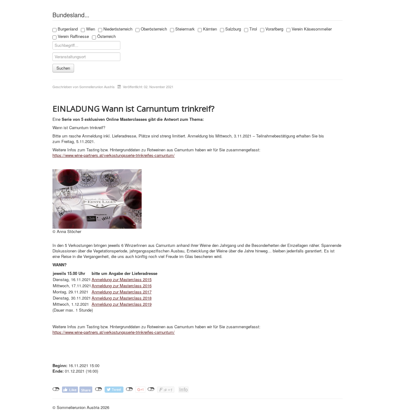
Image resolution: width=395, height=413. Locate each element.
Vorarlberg (273, 29)
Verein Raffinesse (72, 36)
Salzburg (232, 29)
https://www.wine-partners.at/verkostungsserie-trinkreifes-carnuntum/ (113, 155)
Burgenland (67, 29)
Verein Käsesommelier (311, 29)
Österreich (106, 36)
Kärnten (209, 29)
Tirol (252, 29)
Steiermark (184, 29)
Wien (90, 29)
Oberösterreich (153, 29)
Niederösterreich (117, 29)
